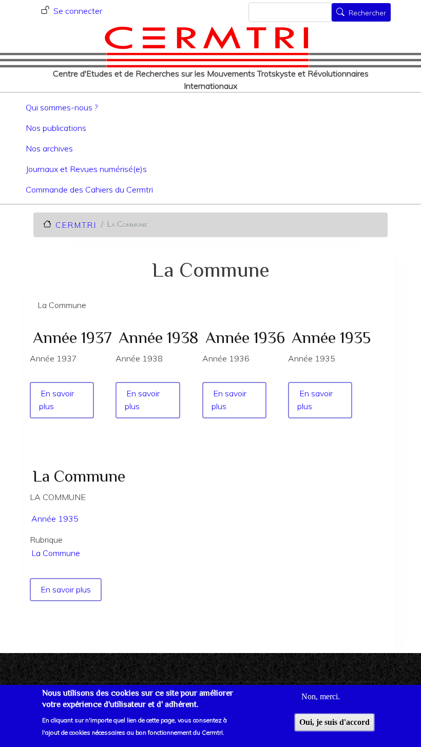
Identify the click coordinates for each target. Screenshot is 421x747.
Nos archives (49, 148)
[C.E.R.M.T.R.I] (207, 46)
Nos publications (56, 128)
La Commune (55, 553)
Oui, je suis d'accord (334, 722)
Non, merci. (320, 696)
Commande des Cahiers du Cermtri (89, 189)
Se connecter (77, 11)
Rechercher (367, 13)
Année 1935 (55, 518)
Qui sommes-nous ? (62, 107)
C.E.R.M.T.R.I (75, 224)
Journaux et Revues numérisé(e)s (86, 169)
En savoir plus (66, 589)
